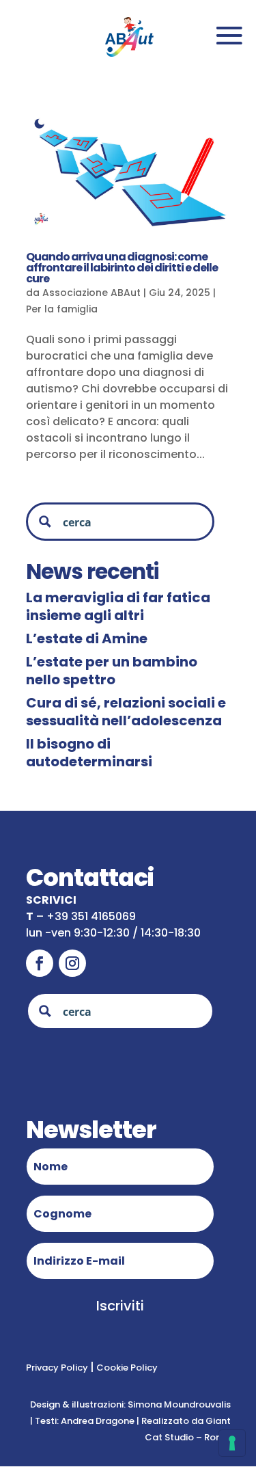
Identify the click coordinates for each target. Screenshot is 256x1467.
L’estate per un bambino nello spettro (111, 670)
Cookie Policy (126, 1367)
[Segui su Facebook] (39, 963)
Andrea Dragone (97, 1420)
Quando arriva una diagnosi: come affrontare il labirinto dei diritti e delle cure (122, 267)
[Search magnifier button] (45, 521)
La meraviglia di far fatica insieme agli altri (118, 606)
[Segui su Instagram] (72, 963)
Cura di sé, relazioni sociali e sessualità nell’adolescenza (126, 711)
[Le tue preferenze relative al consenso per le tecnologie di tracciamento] (232, 1443)
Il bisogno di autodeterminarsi (89, 752)
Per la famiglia (62, 309)
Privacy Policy (58, 1367)
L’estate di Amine (86, 638)
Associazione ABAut (91, 292)
